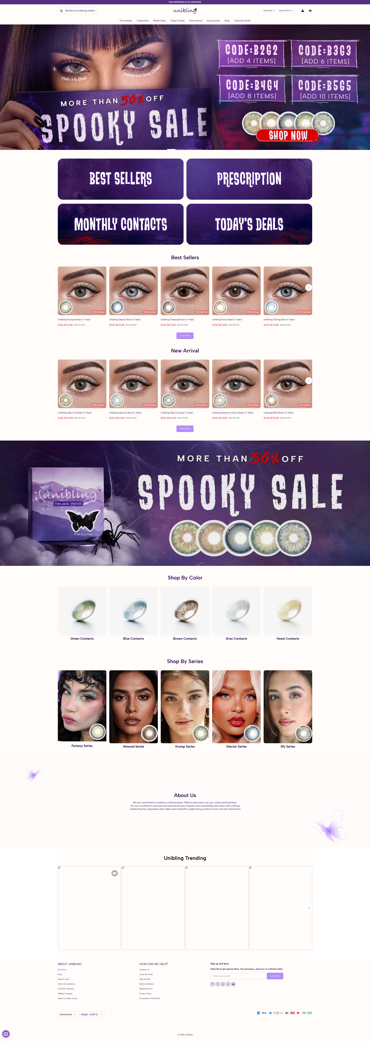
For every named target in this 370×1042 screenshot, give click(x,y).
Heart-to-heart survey (67, 998)
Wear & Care (63, 979)
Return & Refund (146, 984)
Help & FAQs (144, 979)
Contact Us (144, 970)
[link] (143, 21)
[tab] (175, 149)
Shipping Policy (145, 989)
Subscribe (275, 976)
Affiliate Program (65, 994)
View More (185, 335)
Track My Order (146, 974)
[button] (309, 908)
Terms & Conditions (66, 984)
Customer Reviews (66, 989)
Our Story (62, 970)
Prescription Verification (149, 998)
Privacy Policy (145, 994)
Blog (60, 974)
